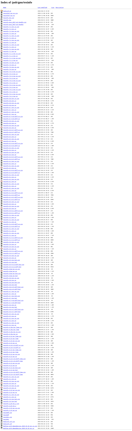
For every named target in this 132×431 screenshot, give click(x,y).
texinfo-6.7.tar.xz (9, 109)
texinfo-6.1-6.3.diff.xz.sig (13, 192)
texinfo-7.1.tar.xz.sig (11, 44)
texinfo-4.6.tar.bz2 (10, 307)
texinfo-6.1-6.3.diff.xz (11, 195)
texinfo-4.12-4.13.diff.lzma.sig (14, 358)
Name (4, 7)
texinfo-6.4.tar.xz (9, 150)
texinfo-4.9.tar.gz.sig (11, 255)
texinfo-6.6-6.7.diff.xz (11, 132)
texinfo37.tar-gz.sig (10, 13)
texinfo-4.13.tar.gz (10, 343)
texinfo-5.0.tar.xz (9, 244)
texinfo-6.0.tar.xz (9, 204)
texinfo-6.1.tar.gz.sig (11, 188)
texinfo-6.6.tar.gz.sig (11, 125)
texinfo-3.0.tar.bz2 (10, 401)
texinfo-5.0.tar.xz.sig (11, 242)
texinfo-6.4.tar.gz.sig (11, 152)
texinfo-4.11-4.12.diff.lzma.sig (14, 372)
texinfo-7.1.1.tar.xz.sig (11, 53)
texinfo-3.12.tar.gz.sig (11, 390)
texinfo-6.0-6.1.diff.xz (11, 213)
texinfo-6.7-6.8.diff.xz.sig (13, 116)
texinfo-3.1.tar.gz (9, 397)
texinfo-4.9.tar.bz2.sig (11, 260)
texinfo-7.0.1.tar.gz (10, 96)
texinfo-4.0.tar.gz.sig (11, 381)
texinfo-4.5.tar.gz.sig (11, 314)
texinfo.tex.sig (8, 17)
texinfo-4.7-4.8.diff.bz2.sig (13, 300)
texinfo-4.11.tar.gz (10, 365)
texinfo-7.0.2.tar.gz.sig (11, 85)
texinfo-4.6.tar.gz (9, 305)
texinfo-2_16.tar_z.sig (11, 403)
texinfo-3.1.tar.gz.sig (11, 394)
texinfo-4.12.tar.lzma (10, 352)
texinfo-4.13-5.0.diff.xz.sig (13, 345)
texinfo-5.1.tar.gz (9, 235)
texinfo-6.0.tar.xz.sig (11, 201)
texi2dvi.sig (7, 417)
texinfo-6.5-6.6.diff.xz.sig (13, 143)
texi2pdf (6, 415)
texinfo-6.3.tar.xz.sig (11, 161)
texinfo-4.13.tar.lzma (10, 338)
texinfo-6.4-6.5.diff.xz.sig (13, 157)
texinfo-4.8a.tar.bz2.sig (11, 273)
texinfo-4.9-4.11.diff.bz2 (12, 267)
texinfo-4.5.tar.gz (9, 316)
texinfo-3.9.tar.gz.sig (11, 385)
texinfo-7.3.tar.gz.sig (11, 31)
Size (52, 7)
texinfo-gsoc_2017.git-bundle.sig (14, 22)
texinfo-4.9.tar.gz (9, 258)
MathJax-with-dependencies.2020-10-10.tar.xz (18, 428)
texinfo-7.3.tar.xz (9, 29)
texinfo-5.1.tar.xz (9, 231)
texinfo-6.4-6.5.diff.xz (11, 159)
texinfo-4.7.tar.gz (9, 293)
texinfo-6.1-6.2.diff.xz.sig (13, 197)
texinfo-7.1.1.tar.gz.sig (11, 58)
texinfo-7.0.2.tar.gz (10, 87)
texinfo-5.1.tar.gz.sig (11, 233)
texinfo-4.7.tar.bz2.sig (11, 296)
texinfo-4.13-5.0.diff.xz (11, 347)
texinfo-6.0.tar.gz (9, 208)
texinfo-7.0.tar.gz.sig (11, 67)
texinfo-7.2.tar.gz (9, 42)
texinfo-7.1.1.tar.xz (10, 56)
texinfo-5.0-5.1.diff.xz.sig (13, 251)
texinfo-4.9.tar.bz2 (10, 262)
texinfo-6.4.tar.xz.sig (11, 148)
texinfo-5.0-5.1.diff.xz (11, 253)
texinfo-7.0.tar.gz (9, 69)
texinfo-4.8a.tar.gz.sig (11, 269)
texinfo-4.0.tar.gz (9, 383)
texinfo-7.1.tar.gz (9, 51)
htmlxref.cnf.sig (9, 421)
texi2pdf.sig (7, 412)
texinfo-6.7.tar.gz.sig (11, 112)
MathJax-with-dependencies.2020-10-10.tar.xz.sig (20, 426)
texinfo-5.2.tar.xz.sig (11, 215)
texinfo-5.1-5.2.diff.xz (11, 240)
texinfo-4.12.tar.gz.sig (11, 354)
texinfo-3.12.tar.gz (10, 392)
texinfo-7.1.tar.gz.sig (11, 49)
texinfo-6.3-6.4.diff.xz (11, 172)
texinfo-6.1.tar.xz (9, 186)
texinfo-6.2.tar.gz (9, 181)
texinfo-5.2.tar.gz (9, 222)
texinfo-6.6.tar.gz (9, 127)
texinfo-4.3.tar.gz (9, 320)
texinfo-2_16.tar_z (9, 406)
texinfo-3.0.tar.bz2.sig (11, 399)
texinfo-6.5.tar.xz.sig (11, 134)
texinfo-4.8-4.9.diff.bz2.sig (13, 287)
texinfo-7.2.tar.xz (9, 38)
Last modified (42, 7)
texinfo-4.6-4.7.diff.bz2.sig (13, 309)
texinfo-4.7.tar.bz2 (10, 298)
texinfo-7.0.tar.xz (9, 65)
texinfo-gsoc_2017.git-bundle (13, 24)
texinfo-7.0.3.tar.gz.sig (11, 76)
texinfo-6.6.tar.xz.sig (11, 121)
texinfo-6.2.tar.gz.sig (11, 179)
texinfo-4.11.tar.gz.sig (11, 363)
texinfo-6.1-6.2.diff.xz (11, 199)
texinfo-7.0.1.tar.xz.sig (11, 89)
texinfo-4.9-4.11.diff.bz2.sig (13, 264)
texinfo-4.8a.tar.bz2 (10, 275)
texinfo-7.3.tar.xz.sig (11, 26)
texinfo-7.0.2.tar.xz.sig (11, 80)
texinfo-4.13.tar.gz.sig (11, 341)
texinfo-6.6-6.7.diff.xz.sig (13, 130)
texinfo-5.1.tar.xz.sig (11, 228)
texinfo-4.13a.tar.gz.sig (11, 332)
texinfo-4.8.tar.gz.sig (11, 278)
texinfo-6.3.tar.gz (9, 168)
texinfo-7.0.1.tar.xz (10, 92)
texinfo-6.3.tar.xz (9, 163)
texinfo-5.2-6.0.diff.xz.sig (13, 224)
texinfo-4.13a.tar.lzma (11, 329)
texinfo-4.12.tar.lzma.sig (12, 350)
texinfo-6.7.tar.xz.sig (11, 107)
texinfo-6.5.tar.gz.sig (11, 139)
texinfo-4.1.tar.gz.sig (11, 376)
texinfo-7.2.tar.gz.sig (11, 40)
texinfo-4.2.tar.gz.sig (11, 323)
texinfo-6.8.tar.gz (9, 105)
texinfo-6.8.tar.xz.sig (11, 98)
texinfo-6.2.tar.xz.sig (11, 175)
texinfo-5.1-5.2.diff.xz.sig (13, 237)
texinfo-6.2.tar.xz (9, 177)
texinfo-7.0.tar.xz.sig (11, 62)
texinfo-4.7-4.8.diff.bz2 (11, 302)
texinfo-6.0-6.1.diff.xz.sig (13, 210)
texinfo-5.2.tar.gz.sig (11, 219)
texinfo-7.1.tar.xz (9, 47)
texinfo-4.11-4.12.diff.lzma (13, 374)
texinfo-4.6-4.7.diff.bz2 (11, 311)
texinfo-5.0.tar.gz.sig (11, 246)
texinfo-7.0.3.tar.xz (10, 74)
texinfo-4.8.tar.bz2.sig (11, 282)
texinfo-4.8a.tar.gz (10, 271)
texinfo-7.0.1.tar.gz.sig (11, 94)
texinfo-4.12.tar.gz (10, 356)
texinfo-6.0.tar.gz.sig (11, 206)
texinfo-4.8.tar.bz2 (10, 284)
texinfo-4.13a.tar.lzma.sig (12, 327)
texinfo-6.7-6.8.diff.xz (11, 118)
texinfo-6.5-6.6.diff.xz (11, 145)
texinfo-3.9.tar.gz (9, 388)
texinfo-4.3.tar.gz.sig (11, 318)
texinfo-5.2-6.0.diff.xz (11, 226)
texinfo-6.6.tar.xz (9, 123)
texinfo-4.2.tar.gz (9, 325)
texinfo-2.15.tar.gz (10, 410)
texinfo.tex (7, 20)
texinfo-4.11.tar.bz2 (10, 370)
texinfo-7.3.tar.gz (9, 33)
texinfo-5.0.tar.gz (9, 249)
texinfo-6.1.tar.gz (9, 190)
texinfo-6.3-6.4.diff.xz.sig (13, 170)
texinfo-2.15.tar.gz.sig (11, 408)
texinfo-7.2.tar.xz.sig (11, 35)
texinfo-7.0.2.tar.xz (10, 83)
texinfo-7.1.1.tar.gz (10, 60)
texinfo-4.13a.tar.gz (10, 334)
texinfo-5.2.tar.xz (9, 217)
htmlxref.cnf (7, 424)
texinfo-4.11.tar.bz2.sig (11, 367)
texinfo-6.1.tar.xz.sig (11, 183)
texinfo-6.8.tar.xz (9, 100)
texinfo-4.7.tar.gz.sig (11, 291)
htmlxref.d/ (7, 11)
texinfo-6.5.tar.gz (9, 141)
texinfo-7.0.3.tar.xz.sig (11, 71)
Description (60, 7)
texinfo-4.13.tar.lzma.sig (12, 336)
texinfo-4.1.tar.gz (9, 379)
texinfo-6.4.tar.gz (9, 154)
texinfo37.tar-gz (9, 15)
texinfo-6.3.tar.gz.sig (11, 166)
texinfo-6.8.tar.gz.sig (11, 103)
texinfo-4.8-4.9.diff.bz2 (11, 289)
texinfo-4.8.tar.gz (9, 280)
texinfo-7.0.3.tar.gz (10, 78)
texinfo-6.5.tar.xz (9, 136)
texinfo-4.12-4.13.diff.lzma (13, 361)
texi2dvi (6, 419)
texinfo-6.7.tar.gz (9, 114)
